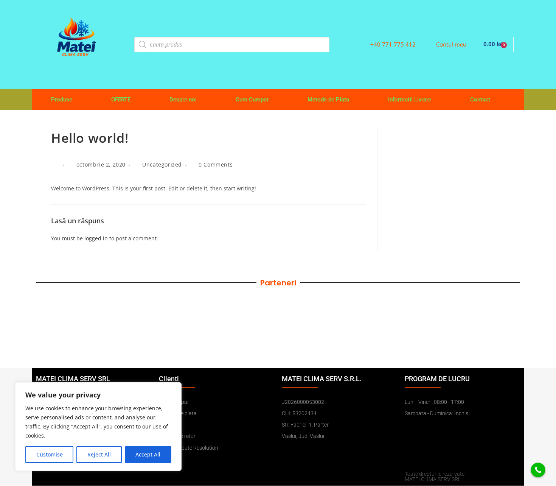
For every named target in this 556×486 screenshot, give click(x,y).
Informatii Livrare (409, 99)
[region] (98, 426)
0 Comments (216, 164)
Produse (61, 99)
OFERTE (120, 99)
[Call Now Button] (538, 470)
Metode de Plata (328, 99)
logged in (96, 238)
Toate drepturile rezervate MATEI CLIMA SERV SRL (434, 476)
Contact (480, 99)
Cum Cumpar (252, 99)
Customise (49, 454)
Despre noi (183, 99)
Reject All (99, 454)
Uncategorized (162, 164)
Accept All (147, 454)
